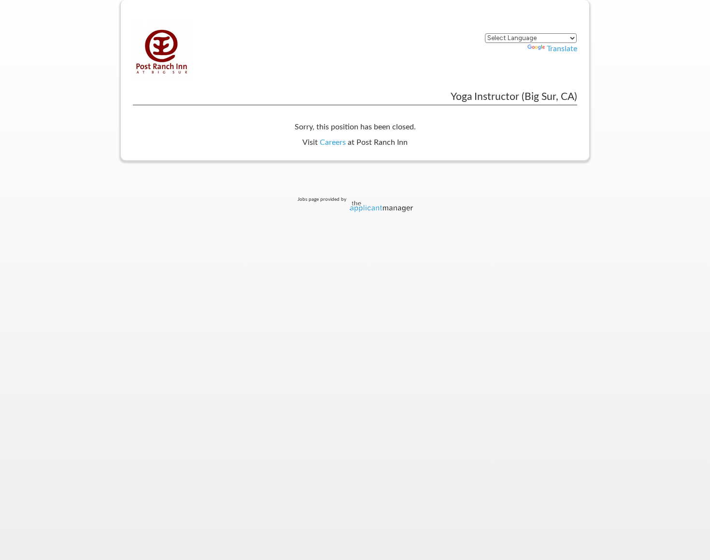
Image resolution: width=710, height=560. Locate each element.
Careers (333, 142)
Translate (562, 49)
